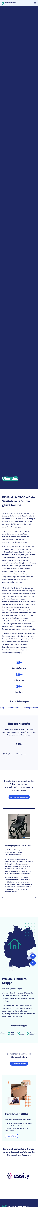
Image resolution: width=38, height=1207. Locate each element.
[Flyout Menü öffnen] (35, 3)
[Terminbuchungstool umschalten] (33, 956)
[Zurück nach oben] (33, 963)
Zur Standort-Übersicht (19, 1063)
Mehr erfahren (11, 1136)
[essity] (19, 1176)
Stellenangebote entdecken (19, 797)
